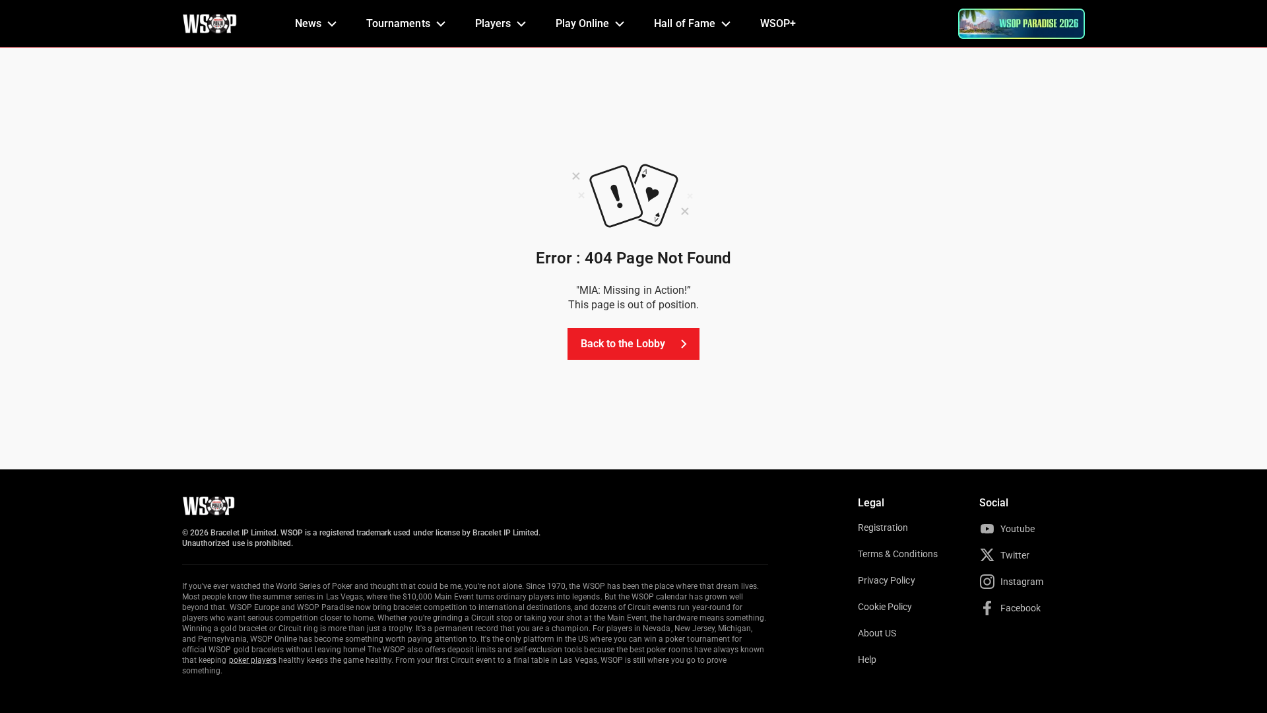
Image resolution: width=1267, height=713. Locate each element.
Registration (883, 527)
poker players (253, 660)
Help (867, 659)
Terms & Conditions (898, 554)
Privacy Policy (886, 580)
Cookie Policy (885, 606)
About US (877, 633)
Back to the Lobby (623, 343)
